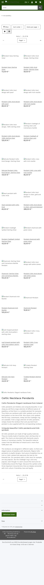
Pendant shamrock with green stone (32, 240)
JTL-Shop (33, 532)
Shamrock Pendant (30, 308)
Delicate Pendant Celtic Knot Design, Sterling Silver (11, 171)
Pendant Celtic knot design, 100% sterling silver (11, 137)
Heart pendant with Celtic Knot (10, 206)
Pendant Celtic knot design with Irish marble (33, 103)
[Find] (40, 7)
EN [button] (26, 2)
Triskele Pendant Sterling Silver (32, 378)
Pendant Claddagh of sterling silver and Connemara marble (31, 137)
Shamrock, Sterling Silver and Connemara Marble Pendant (10, 275)
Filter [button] (7, 27)
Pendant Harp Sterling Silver (9, 68)
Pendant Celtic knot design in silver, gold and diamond (33, 206)
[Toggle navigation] (3, 1)
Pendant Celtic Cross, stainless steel (31, 343)
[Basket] (40, 2)
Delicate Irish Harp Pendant (8, 378)
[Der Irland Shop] (12, 2)
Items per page (32, 27)
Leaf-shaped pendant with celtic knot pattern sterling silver (11, 343)
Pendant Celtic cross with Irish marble (32, 171)
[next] (40, 40)
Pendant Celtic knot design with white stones (33, 275)
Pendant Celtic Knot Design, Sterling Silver (31, 68)
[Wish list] (36, 2)
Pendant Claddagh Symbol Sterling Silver (11, 240)
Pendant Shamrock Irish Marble (10, 309)
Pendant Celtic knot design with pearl (11, 103)
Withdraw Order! (9, 514)
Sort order (16, 27)
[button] (32, 2)
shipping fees (18, 526)
